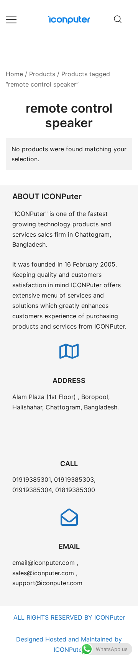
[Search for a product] (118, 19)
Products (42, 74)
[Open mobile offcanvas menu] (11, 19)
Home (14, 74)
